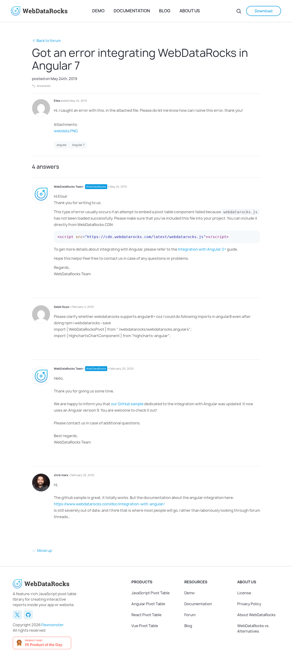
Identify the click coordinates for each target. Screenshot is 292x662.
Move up (44, 550)
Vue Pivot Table (144, 625)
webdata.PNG (66, 130)
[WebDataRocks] (51, 11)
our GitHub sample (127, 403)
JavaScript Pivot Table (150, 592)
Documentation (132, 11)
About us (190, 11)
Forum (190, 614)
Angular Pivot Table (148, 603)
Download (263, 10)
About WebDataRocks (256, 614)
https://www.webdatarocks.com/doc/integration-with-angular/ (109, 503)
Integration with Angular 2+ (202, 249)
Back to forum (48, 40)
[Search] (239, 11)
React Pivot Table (146, 614)
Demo (98, 11)
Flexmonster (52, 624)
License (244, 592)
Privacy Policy (249, 603)
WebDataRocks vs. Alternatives (253, 628)
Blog (164, 11)
